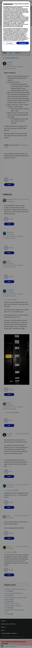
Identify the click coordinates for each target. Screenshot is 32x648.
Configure (9, 43)
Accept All (22, 43)
